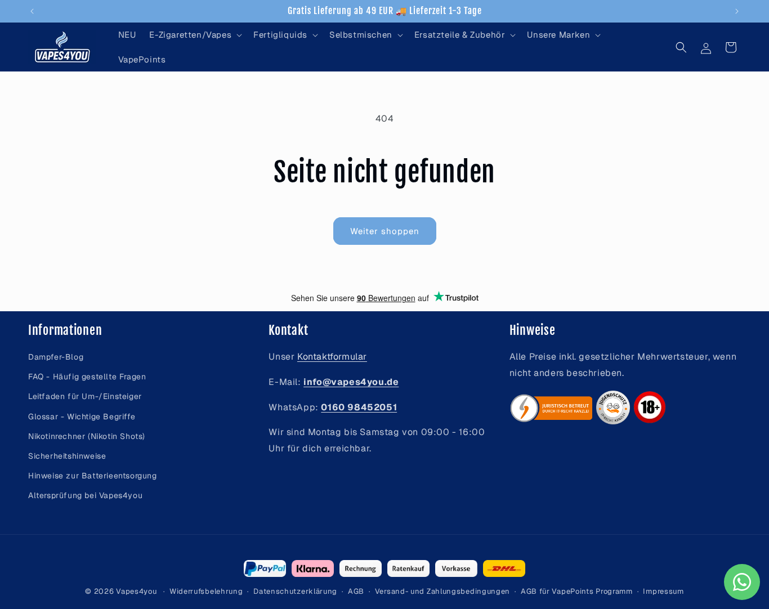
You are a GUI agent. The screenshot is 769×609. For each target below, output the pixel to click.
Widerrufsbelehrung (206, 591)
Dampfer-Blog (55, 357)
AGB (356, 591)
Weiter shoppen (384, 231)
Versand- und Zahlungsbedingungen (442, 591)
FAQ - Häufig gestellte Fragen (87, 376)
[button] (194, 35)
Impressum (663, 591)
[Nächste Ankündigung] (737, 11)
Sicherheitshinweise (67, 456)
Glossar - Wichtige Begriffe (81, 416)
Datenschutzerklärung (295, 591)
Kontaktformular (332, 356)
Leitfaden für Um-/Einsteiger (85, 397)
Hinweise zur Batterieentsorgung (92, 476)
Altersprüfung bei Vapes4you (85, 496)
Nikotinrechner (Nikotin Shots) (86, 436)
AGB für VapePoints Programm (577, 591)
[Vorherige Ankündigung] (32, 11)
